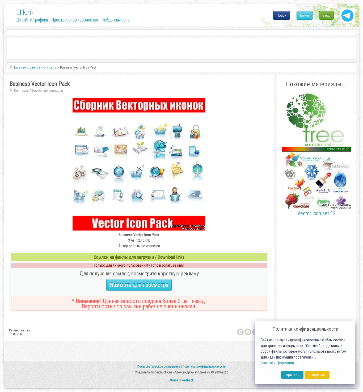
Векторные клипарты (47, 90)
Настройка (317, 375)
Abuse (173, 380)
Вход (326, 15)
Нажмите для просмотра (139, 285)
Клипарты (21, 90)
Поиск (281, 15)
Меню (304, 15)
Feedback (187, 380)
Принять (292, 375)
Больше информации (277, 363)
